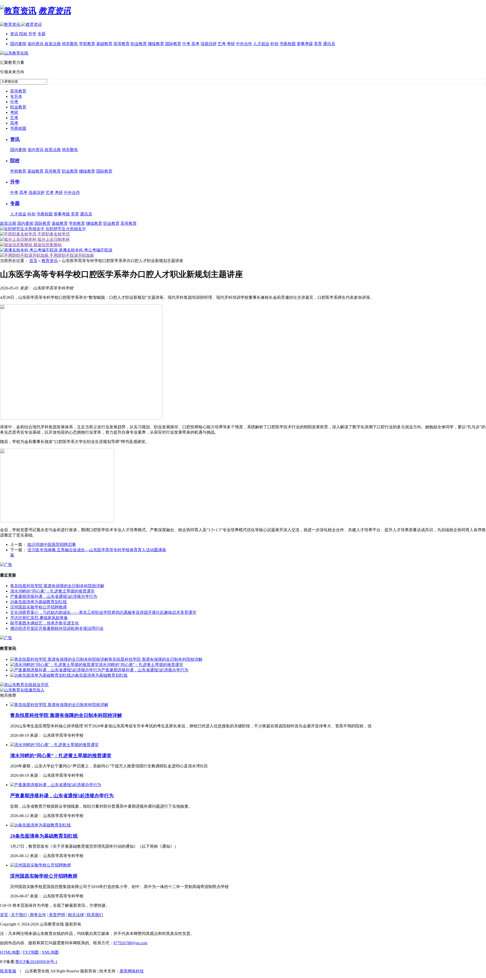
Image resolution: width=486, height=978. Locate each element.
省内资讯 (35, 44)
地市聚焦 (70, 44)
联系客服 (8, 971)
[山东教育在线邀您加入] (22, 690)
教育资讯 (50, 261)
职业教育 (139, 44)
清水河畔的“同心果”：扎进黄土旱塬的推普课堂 (52, 591)
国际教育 (173, 44)
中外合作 (244, 44)
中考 (186, 44)
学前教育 (87, 44)
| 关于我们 (18, 915)
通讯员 (329, 44)
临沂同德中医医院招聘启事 (51, 544)
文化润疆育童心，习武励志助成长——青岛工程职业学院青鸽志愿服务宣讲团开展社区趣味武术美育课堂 (103, 612)
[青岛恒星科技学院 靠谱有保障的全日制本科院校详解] (59, 659)
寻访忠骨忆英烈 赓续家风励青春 (39, 618)
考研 (231, 44)
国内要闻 (18, 44)
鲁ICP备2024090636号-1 (36, 961)
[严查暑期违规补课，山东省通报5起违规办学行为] (55, 670)
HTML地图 (10, 952)
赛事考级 (305, 44)
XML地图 (50, 952)
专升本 (16, 96)
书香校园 (287, 44)
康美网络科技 (131, 971)
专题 (41, 34)
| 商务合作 (37, 915)
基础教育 (104, 44)
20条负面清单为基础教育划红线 (38, 602)
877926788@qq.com (130, 943)
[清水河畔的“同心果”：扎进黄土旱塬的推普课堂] (54, 664)
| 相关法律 (75, 915)
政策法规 (53, 44)
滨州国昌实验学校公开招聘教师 (38, 607)
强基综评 (208, 44)
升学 (32, 34)
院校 (23, 34)
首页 (33, 261)
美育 (318, 44)
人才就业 (261, 44)
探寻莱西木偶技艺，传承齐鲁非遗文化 (44, 623)
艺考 (222, 44)
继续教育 (156, 44)
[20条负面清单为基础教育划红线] (40, 675)
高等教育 (121, 44)
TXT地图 (31, 952)
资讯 (14, 34)
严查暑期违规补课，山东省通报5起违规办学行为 (53, 596)
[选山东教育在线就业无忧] (24, 684)
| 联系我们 (94, 915)
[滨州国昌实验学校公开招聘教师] (40, 865)
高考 (195, 44)
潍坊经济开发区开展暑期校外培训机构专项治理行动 (56, 628)
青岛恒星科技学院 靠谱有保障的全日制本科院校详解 (57, 586)
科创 (274, 44)
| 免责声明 (56, 915)
